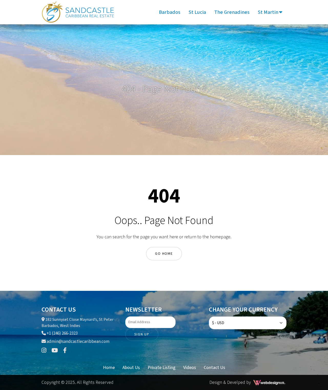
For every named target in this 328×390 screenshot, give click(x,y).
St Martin (268, 12)
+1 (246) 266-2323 (62, 333)
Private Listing (162, 367)
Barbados (169, 12)
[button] (280, 12)
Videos (189, 367)
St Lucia (197, 12)
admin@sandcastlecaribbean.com (78, 341)
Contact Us (214, 367)
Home (109, 367)
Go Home (164, 253)
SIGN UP (141, 334)
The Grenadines (232, 12)
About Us (131, 367)
